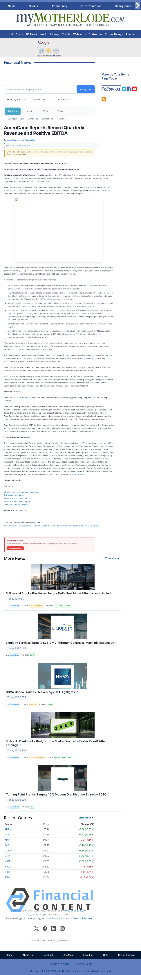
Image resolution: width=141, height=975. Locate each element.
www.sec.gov (78, 474)
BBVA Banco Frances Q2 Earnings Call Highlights (42, 692)
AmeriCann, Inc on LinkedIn (16, 504)
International (47, 118)
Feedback (48, 955)
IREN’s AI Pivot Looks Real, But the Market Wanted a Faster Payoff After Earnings (56, 743)
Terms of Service (59, 964)
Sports (33, 6)
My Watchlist (40, 99)
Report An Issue (126, 955)
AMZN (8, 829)
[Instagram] (62, 929)
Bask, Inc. (90, 358)
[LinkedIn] (53, 929)
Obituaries (95, 34)
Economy (39, 606)
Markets (12, 111)
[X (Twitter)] (36, 929)
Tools (60, 111)
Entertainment (91, 6)
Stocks (29, 111)
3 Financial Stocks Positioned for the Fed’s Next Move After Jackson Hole (59, 593)
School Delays (114, 34)
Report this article (15, 548)
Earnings (32, 704)
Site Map (68, 955)
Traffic (66, 34)
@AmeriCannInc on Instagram (17, 501)
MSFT (64, 757)
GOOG (8, 850)
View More (111, 558)
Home (9, 955)
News (11, 6)
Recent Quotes (14, 99)
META (7, 856)
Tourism (131, 34)
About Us (28, 955)
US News (31, 34)
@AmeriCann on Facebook (15, 498)
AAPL (7, 834)
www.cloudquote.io (75, 910)
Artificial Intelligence (36, 757)
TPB (32, 807)
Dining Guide (123, 6)
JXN (61, 606)
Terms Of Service (82, 918)
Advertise (88, 955)
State (19, 34)
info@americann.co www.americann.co (21, 492)
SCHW (67, 606)
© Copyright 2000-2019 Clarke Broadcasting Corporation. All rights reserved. (70, 970)
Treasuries (61, 118)
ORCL (7, 872)
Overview (12, 118)
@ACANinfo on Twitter (14, 495)
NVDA (70, 757)
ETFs (45, 111)
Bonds (31, 606)
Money (54, 34)
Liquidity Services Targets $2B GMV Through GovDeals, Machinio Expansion (62, 642)
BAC (7, 845)
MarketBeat (14, 606)
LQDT (32, 655)
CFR (56, 606)
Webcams (79, 34)
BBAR (50, 704)
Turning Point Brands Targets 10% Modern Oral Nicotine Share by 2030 (58, 794)
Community (59, 6)
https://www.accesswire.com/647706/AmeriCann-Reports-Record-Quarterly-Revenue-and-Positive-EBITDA (52, 526)
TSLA (7, 877)
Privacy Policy (59, 918)
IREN (58, 757)
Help (105, 955)
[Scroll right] (137, 5)
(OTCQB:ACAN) (21, 397)
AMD (7, 840)
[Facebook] (45, 929)
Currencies (32, 118)
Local (9, 34)
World (43, 34)
